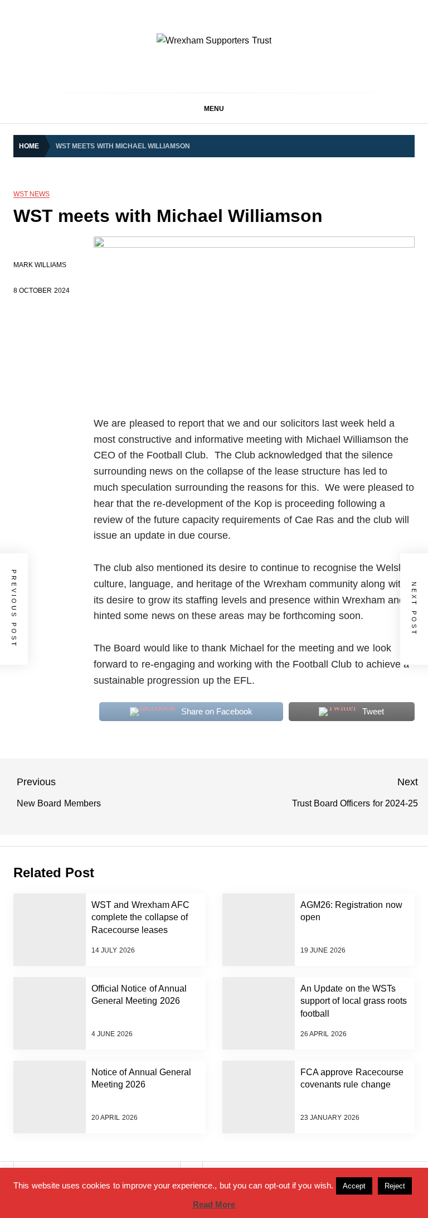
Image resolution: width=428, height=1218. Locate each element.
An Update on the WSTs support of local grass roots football (353, 1001)
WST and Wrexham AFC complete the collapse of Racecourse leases (140, 917)
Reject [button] (395, 1186)
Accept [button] (354, 1186)
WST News (31, 194)
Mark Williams (39, 265)
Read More (214, 1204)
